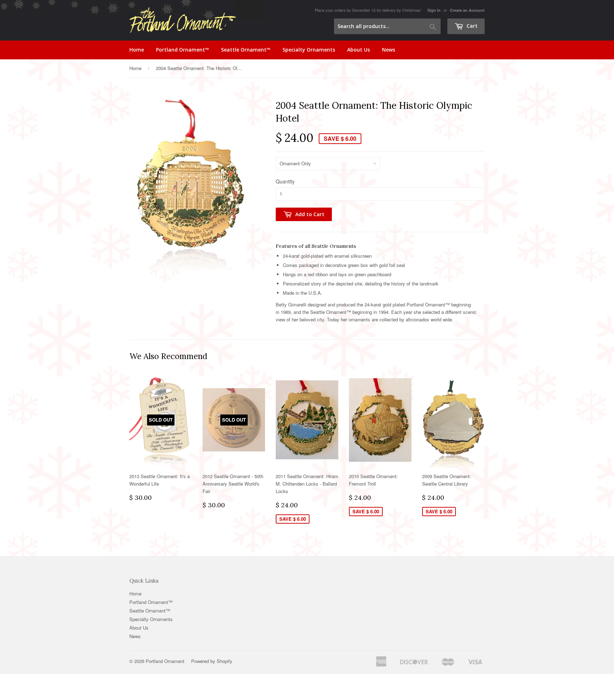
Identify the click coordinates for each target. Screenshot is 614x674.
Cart (471, 25)
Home (136, 49)
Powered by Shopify (211, 661)
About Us (358, 49)
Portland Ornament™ (182, 49)
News (388, 49)
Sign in (434, 10)
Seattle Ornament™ (245, 49)
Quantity (285, 181)
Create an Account (467, 10)
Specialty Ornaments (308, 49)
